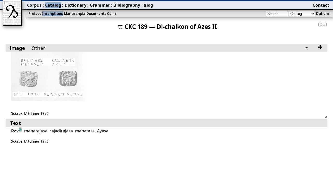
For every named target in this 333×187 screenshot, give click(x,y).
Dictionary (75, 5)
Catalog (53, 5)
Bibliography (126, 5)
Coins (112, 13)
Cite (322, 24)
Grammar (100, 5)
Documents (96, 13)
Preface (34, 13)
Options (323, 13)
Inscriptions (52, 13)
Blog (148, 5)
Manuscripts (75, 13)
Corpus (34, 5)
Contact (321, 5)
